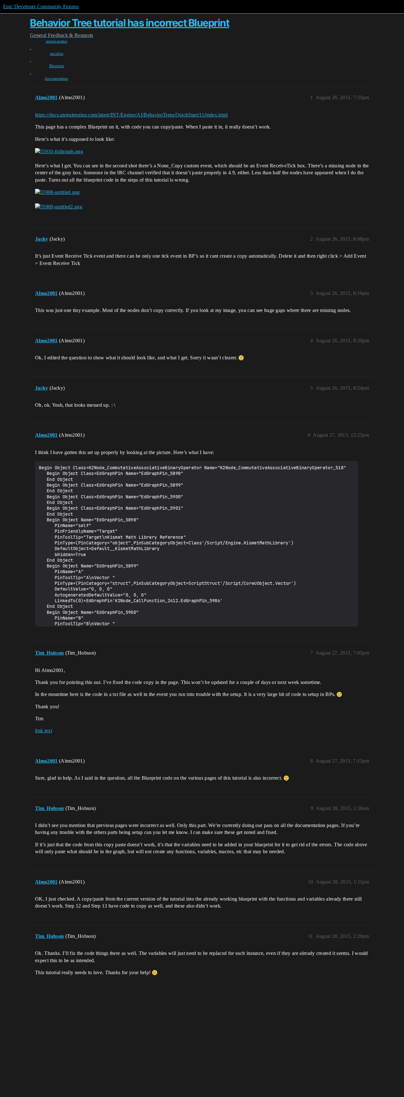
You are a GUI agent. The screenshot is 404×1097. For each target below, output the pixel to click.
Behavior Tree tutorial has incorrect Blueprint (129, 23)
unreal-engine (56, 41)
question (56, 53)
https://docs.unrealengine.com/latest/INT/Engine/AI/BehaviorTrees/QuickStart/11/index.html (131, 114)
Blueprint (56, 66)
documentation (56, 78)
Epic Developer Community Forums (41, 6)
